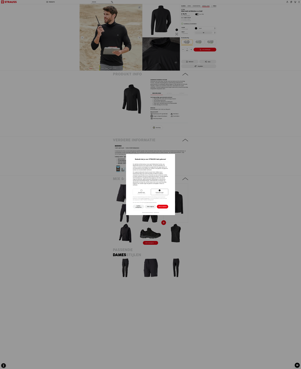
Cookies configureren (138, 206)
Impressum (156, 212)
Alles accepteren (163, 206)
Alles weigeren (150, 206)
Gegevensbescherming (147, 212)
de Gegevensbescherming (150, 202)
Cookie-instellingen (144, 198)
